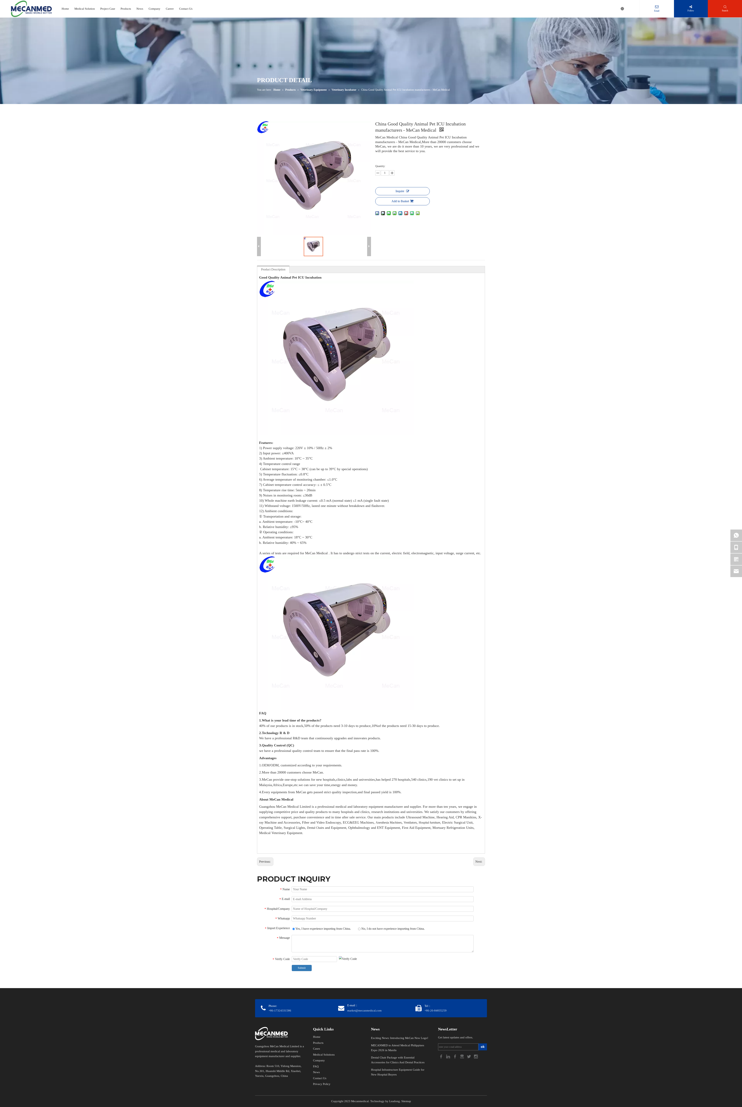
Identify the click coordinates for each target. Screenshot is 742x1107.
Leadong (394, 1101)
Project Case (107, 8)
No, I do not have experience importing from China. (393, 928)
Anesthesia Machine (388, 822)
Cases (316, 1048)
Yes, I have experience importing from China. (323, 928)
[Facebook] (441, 1056)
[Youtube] (462, 1056)
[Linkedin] (448, 1056)
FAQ (316, 1066)
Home (65, 8)
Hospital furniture (429, 822)
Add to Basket (400, 201)
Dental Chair (315, 827)
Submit (302, 967)
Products (126, 8)
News (139, 8)
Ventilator (409, 822)
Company (154, 8)
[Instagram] (476, 1056)
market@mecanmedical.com (364, 1010)
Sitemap (406, 1101)
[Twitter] (469, 1056)
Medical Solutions (324, 1054)
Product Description (273, 269)
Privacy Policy (321, 1084)
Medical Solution (84, 8)
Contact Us (185, 8)
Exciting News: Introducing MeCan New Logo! (399, 1038)
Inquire (400, 191)
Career (170, 8)
